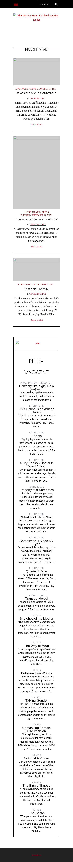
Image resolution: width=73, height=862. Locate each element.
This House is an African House (36, 410)
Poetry (32, 88)
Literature (21, 88)
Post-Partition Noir (36, 288)
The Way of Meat (36, 646)
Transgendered (36, 598)
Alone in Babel (32, 212)
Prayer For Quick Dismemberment (36, 93)
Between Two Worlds (36, 673)
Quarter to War (36, 571)
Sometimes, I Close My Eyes (36, 542)
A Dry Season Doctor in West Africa (37, 464)
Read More (37, 124)
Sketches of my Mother (36, 618)
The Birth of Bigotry (36, 785)
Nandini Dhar (38, 98)
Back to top (36, 855)
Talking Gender (36, 700)
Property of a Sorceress (36, 490)
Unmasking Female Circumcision (36, 729)
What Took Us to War (36, 517)
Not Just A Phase (36, 758)
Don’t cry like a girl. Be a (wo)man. (36, 387)
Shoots (36, 436)
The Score (36, 813)
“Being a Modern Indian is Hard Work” (36, 219)
